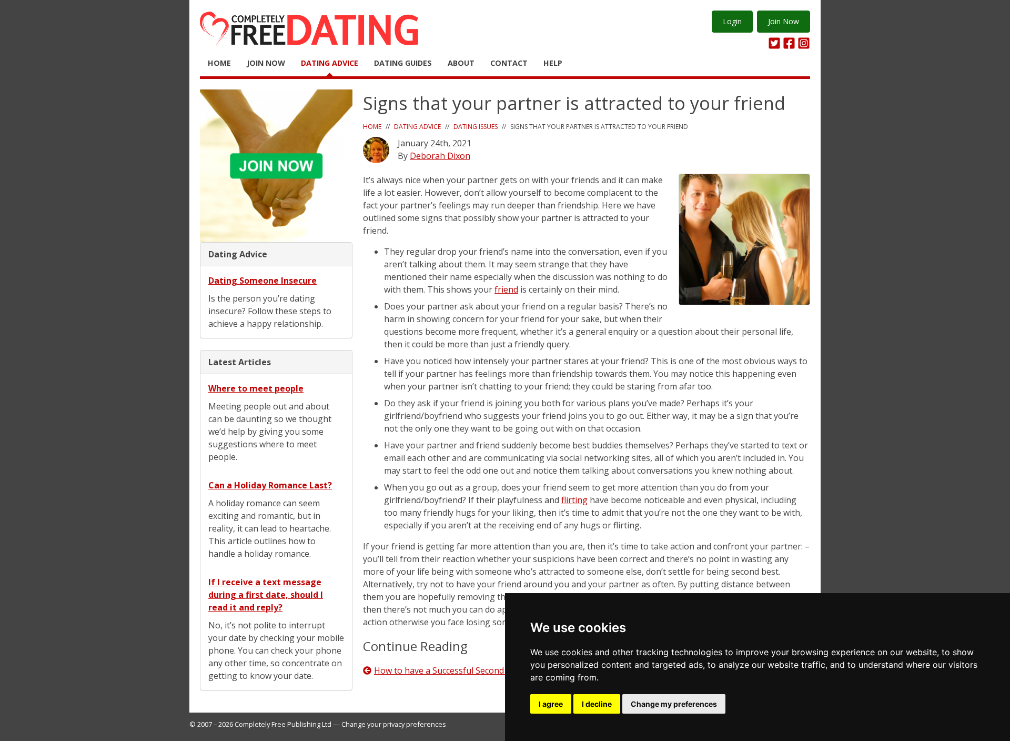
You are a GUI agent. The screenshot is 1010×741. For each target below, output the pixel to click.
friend (506, 289)
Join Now (783, 21)
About (461, 63)
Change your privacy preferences (393, 724)
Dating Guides (403, 63)
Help (552, 63)
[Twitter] (774, 43)
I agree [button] (551, 703)
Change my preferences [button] (674, 703)
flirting (574, 500)
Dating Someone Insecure (262, 280)
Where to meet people (256, 388)
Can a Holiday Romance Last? (270, 485)
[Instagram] (803, 43)
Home (219, 63)
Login (732, 21)
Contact (509, 63)
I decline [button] (597, 703)
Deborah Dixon (440, 156)
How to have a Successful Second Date (449, 670)
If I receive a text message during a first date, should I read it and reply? (265, 594)
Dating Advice (329, 63)
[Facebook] (789, 43)
